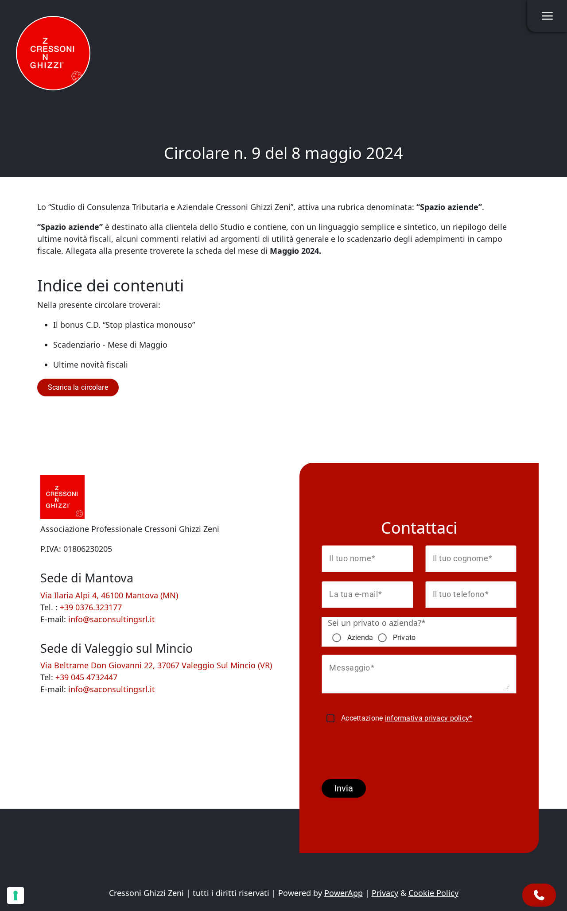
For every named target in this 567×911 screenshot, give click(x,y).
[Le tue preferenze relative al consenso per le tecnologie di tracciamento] (15, 895)
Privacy (385, 893)
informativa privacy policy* (429, 718)
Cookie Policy (433, 893)
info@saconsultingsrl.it (111, 619)
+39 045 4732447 (86, 677)
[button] (78, 387)
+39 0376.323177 (91, 607)
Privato (404, 637)
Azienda (360, 637)
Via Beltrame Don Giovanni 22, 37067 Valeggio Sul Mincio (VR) (156, 665)
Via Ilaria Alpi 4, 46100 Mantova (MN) (109, 595)
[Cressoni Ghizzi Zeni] (53, 53)
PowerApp (343, 893)
